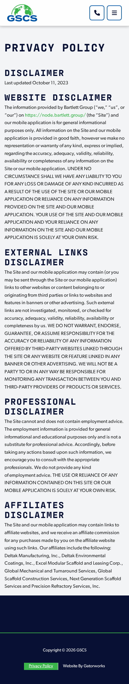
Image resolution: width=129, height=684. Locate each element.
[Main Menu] (114, 12)
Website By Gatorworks (84, 666)
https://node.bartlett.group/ (55, 115)
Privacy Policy (41, 666)
